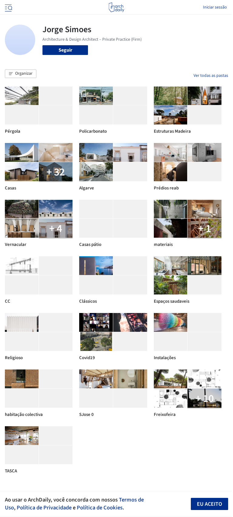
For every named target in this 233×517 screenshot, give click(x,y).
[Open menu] (8, 7)
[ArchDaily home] (116, 7)
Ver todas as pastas (211, 75)
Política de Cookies (100, 508)
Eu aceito (209, 504)
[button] (20, 74)
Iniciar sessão (215, 7)
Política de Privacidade (44, 508)
